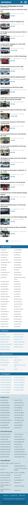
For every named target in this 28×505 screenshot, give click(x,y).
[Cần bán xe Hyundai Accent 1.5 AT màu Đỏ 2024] (5, 187)
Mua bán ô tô (3, 334)
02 (9, 241)
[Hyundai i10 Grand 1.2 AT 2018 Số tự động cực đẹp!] (5, 222)
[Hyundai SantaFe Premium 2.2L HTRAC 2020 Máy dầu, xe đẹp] (5, 140)
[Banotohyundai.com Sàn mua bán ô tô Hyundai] (8, 2)
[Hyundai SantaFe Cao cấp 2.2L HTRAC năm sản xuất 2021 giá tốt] (5, 128)
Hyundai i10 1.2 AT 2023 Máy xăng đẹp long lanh (12, 77)
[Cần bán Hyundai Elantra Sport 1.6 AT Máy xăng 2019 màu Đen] (5, 211)
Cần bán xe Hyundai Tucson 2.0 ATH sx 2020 (11, 66)
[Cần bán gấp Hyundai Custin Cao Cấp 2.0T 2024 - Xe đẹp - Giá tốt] (5, 38)
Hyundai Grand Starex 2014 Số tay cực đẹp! (11, 87)
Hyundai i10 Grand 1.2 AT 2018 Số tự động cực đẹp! (13, 217)
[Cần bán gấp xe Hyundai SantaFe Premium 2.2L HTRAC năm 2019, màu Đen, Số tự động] (5, 104)
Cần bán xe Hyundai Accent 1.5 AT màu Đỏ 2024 (12, 182)
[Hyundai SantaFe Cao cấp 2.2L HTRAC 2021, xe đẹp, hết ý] (5, 16)
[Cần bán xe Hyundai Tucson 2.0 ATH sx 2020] (5, 71)
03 (12, 241)
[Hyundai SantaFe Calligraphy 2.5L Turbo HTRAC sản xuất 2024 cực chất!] (5, 50)
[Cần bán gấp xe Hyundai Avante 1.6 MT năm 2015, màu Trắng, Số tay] (5, 164)
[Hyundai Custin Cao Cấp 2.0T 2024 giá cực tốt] (5, 26)
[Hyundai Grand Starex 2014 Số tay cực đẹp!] (5, 92)
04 (15, 241)
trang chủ (6, 495)
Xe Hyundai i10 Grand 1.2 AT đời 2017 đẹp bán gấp (13, 56)
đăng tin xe (22, 495)
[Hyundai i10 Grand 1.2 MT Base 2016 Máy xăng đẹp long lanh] (5, 199)
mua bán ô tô (13, 495)
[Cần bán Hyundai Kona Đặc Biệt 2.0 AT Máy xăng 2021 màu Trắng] (5, 152)
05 (17, 241)
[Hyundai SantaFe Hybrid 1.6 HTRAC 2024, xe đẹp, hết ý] (5, 116)
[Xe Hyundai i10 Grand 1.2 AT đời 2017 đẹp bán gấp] (5, 61)
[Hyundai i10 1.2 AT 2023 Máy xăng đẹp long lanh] (5, 82)
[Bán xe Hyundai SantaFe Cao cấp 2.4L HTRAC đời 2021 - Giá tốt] (5, 234)
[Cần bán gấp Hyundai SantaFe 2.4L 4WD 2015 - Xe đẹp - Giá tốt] (5, 177)
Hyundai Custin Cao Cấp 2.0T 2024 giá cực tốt (12, 21)
